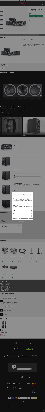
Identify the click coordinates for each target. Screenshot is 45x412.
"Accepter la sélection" (15, 205)
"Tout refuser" (14, 199)
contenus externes (15, 216)
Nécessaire (14, 210)
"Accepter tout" (22, 201)
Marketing (14, 213)
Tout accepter (28, 218)
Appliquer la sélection (18, 218)
